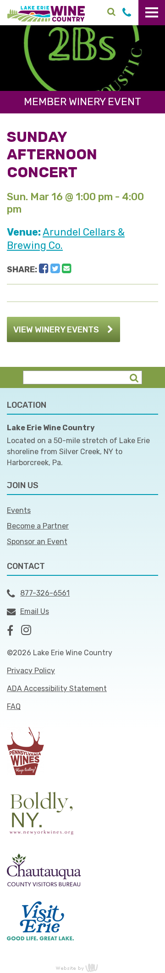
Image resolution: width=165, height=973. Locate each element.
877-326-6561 (45, 593)
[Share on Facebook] (44, 268)
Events (19, 510)
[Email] (67, 268)
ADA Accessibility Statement (57, 688)
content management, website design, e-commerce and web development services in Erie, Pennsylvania (82, 967)
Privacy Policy (31, 670)
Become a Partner (38, 526)
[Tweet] (55, 268)
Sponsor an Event (37, 541)
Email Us (34, 611)
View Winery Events (56, 330)
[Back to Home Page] (46, 13)
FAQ (14, 706)
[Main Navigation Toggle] (151, 12)
